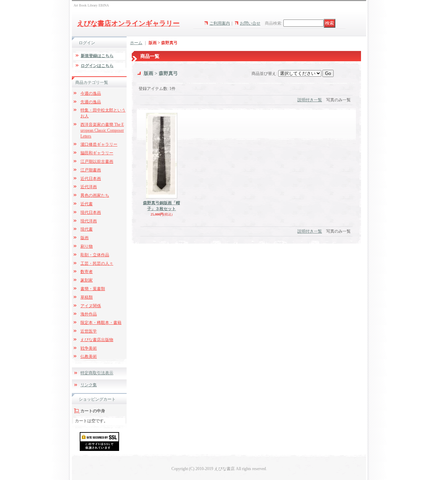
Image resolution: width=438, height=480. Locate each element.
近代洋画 (88, 186)
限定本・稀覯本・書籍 (100, 322)
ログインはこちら (97, 65)
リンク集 (88, 384)
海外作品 (88, 314)
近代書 (86, 204)
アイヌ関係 (90, 305)
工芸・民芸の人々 (96, 263)
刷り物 (86, 246)
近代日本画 (90, 178)
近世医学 (88, 331)
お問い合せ (250, 23)
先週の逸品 (90, 102)
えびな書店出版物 (96, 339)
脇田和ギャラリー (96, 153)
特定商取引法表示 (96, 373)
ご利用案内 (219, 23)
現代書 (86, 229)
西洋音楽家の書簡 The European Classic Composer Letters (102, 130)
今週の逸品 (90, 93)
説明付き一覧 (309, 100)
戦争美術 (88, 348)
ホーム (136, 42)
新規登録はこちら (97, 55)
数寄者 (86, 271)
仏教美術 (88, 356)
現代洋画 (88, 221)
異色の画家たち (94, 195)
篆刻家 (86, 280)
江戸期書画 (90, 170)
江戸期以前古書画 (96, 161)
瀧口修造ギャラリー (98, 144)
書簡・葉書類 (92, 288)
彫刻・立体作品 (94, 254)
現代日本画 (90, 212)
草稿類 (86, 297)
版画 (84, 237)
